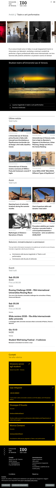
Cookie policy (36, 468)
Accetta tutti (6, 485)
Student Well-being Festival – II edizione (27, 340)
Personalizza (49, 485)
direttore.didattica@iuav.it (17, 413)
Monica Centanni (17, 425)
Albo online (35, 461)
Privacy (34, 465)
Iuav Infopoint (16, 388)
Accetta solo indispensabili (20, 485)
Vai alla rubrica (15, 357)
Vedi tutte (13, 121)
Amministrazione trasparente (40, 463)
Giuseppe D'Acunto (18, 405)
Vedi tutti (13, 183)
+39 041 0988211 (14, 393)
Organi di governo (37, 459)
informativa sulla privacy (30, 480)
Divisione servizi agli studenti (17, 365)
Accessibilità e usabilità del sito (40, 467)
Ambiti (12, 14)
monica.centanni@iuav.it (16, 434)
